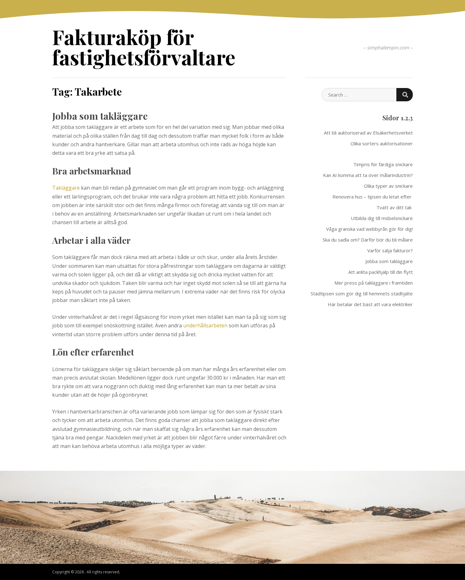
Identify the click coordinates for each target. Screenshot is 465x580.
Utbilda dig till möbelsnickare (382, 218)
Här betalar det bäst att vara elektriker (370, 304)
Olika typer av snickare (388, 186)
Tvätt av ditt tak (394, 207)
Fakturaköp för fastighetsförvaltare (143, 46)
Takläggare (66, 187)
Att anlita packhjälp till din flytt (380, 272)
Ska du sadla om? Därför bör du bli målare (368, 239)
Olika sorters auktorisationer (381, 143)
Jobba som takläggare (100, 116)
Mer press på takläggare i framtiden (373, 283)
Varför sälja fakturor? (390, 250)
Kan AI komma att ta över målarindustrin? (368, 175)
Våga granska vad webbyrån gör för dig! (369, 229)
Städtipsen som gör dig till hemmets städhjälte (362, 293)
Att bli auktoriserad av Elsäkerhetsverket (368, 132)
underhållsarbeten (205, 325)
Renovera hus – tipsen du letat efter (372, 196)
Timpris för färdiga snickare (383, 164)
